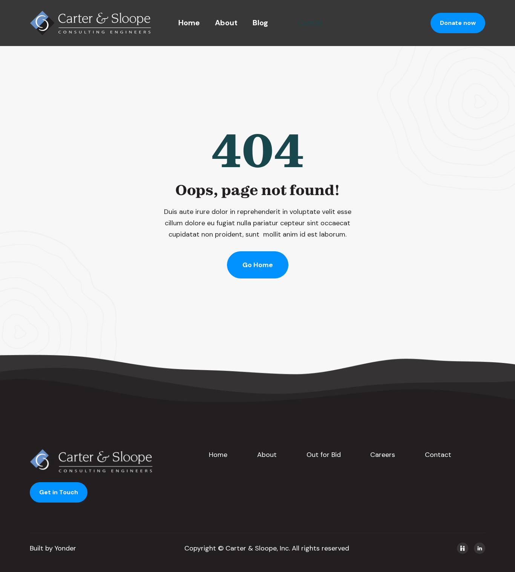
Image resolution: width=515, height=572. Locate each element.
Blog (260, 23)
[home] (90, 23)
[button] (310, 23)
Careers (382, 454)
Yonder (65, 548)
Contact (438, 454)
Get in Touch (58, 492)
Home (189, 23)
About (226, 23)
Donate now (458, 23)
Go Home (257, 264)
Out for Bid (324, 454)
